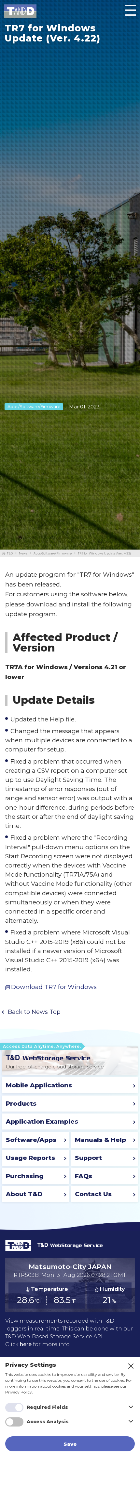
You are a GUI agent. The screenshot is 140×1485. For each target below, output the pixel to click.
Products (21, 1103)
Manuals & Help (100, 1140)
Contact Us (93, 1194)
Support (88, 1158)
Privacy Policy (18, 1392)
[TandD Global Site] (18, 1249)
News (23, 553)
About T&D (24, 1194)
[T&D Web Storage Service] (48, 1057)
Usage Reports (30, 1158)
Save (70, 1444)
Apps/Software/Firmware (53, 553)
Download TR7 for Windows (54, 987)
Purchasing (25, 1176)
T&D (10, 553)
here (26, 1344)
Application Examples (42, 1121)
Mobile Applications (39, 1085)
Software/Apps (31, 1140)
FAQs (83, 1176)
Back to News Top (34, 1012)
